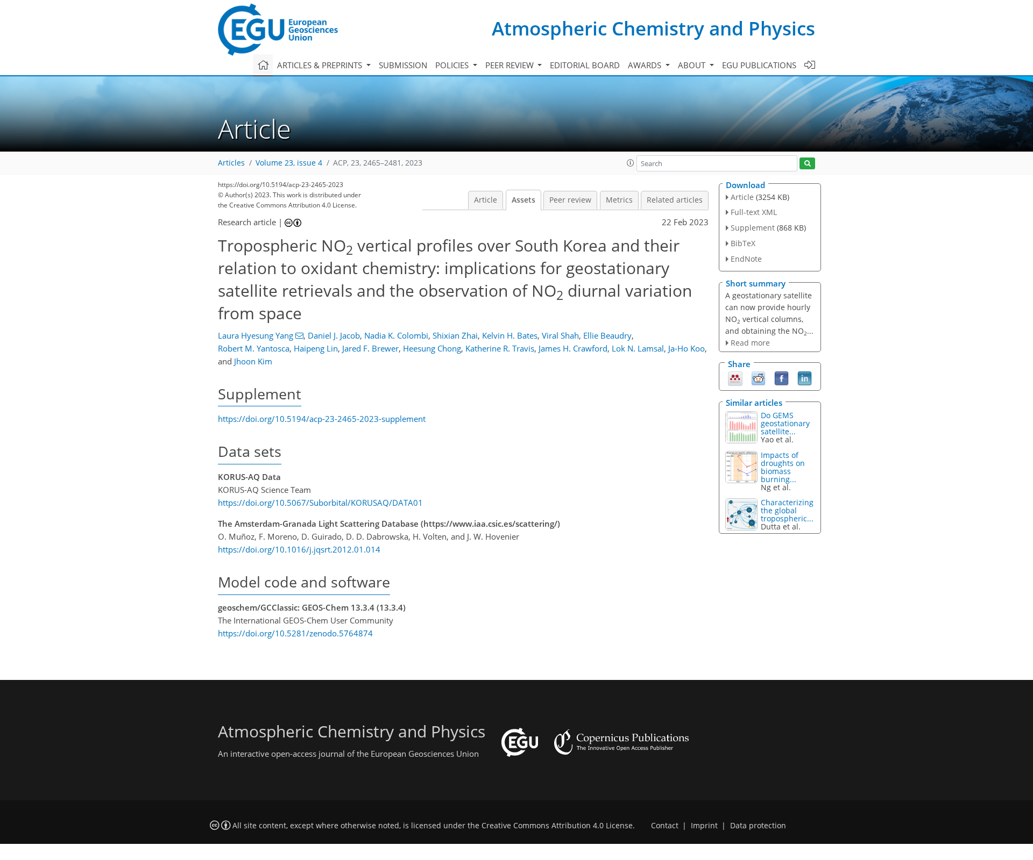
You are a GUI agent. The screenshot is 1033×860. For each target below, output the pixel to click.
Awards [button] (645, 65)
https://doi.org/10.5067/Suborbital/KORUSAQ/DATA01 (320, 502)
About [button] (692, 65)
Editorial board (585, 65)
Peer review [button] (510, 65)
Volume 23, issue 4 (289, 163)
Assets (523, 200)
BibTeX (743, 243)
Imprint (704, 825)
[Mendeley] (735, 377)
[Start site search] (807, 163)
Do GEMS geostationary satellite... (785, 423)
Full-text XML (754, 212)
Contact (664, 825)
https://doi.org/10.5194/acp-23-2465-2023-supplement (322, 418)
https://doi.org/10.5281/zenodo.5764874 (295, 633)
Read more (750, 343)
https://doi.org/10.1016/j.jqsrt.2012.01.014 (299, 549)
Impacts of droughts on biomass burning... (783, 467)
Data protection (758, 825)
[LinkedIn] (804, 377)
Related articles (675, 200)
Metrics (619, 200)
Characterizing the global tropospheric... (787, 510)
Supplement (753, 228)
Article (485, 200)
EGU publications (759, 65)
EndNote (746, 259)
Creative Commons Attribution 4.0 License (557, 825)
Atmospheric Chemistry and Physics (653, 28)
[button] (630, 163)
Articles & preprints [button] (320, 65)
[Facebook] (781, 377)
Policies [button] (453, 65)
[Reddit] (758, 377)
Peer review (570, 200)
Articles (231, 163)
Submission (403, 65)
